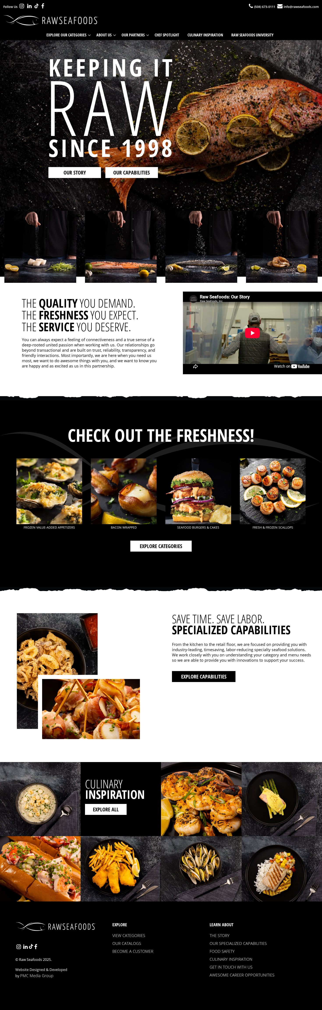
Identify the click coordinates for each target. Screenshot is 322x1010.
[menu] (161, 35)
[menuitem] (67, 35)
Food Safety (222, 951)
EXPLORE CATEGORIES (161, 546)
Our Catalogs (126, 943)
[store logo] (52, 20)
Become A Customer (132, 951)
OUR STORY (75, 172)
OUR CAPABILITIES (131, 172)
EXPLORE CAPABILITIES (203, 676)
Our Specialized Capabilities (238, 943)
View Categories (128, 935)
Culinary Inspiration (231, 959)
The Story (220, 935)
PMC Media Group (36, 975)
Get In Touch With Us (231, 967)
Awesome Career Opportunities (242, 975)
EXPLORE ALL (106, 809)
